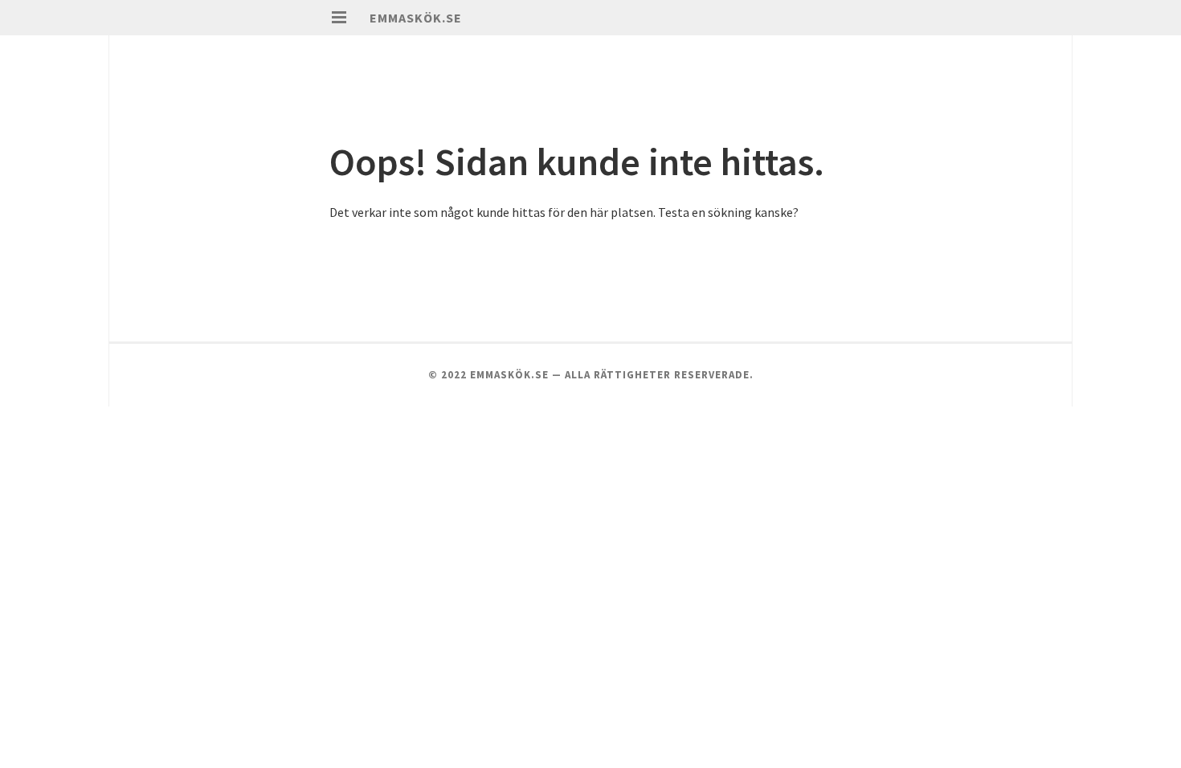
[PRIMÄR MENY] (339, 17)
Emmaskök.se (416, 18)
